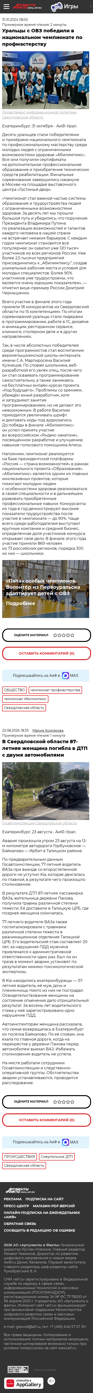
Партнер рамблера (45, 1369)
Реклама (13, 1199)
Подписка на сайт (45, 1199)
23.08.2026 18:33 (15, 730)
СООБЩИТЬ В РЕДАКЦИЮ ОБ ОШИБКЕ (39, 1230)
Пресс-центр (16, 1206)
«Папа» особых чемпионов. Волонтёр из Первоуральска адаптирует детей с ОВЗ (43, 587)
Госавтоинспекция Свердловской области (39, 823)
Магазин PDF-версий (54, 1206)
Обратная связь (20, 1224)
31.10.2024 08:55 (15, 19)
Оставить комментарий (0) (46, 653)
